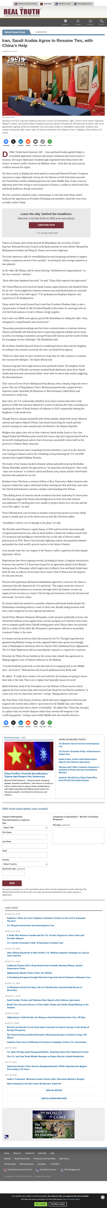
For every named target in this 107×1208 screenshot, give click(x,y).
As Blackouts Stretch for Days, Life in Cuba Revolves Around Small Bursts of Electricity (44, 989)
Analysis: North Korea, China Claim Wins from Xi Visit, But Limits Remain (78, 779)
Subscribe (42, 1153)
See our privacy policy (71, 1199)
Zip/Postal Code (9, 869)
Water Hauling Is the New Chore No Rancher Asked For (34, 1083)
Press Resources (27, 1164)
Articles (7, 1159)
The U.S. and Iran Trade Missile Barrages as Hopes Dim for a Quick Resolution (45, 1056)
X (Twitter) (55, 1164)
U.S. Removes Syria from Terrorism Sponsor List (30, 925)
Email (4, 851)
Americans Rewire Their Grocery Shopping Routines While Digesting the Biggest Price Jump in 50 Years (47, 1068)
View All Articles (54, 1091)
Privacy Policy (10, 1164)
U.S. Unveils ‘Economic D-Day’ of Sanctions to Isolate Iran (35, 942)
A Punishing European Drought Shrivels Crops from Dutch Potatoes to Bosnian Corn (48, 977)
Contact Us (29, 1153)
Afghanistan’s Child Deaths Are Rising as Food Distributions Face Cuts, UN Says (46, 1017)
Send (12, 883)
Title (4, 823)
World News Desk (22, 1159)
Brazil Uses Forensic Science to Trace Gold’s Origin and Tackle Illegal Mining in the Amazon (48, 1006)
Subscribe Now (46, 225)
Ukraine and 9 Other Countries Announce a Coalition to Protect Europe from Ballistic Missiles (79, 770)
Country (5, 860)
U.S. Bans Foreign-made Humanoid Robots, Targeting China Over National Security (48, 1052)
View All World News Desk (54, 1099)
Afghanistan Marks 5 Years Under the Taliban (29, 973)
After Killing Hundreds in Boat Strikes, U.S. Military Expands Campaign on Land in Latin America (48, 954)
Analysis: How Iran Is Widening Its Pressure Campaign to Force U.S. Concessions (47, 1042)
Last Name (6, 842)
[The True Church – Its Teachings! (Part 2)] (53, 1124)
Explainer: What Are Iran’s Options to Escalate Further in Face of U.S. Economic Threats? (46, 919)
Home (6, 1153)
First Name (7, 833)
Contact (78, 24)
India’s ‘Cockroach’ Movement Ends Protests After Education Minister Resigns (45, 1079)
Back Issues (64, 1159)
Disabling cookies (58, 1204)
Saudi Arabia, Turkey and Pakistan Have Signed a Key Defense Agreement (78, 760)
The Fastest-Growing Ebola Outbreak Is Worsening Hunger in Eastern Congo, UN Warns (47, 1036)
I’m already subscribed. (47, 233)
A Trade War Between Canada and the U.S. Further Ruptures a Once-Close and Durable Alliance (45, 937)
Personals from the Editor (45, 1159)
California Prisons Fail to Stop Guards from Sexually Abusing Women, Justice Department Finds (45, 967)
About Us (65, 24)
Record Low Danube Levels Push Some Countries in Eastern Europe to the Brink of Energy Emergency (48, 1028)
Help (52, 1153)
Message (57, 825)
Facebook (41, 1164)
